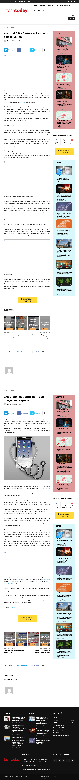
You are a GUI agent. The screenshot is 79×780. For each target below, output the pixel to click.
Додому (6, 27)
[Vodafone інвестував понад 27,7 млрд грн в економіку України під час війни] (64, 41)
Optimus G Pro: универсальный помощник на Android (45, 323)
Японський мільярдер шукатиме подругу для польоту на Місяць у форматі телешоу (33, 323)
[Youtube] (74, 1)
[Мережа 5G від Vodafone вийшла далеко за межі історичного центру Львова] (64, 115)
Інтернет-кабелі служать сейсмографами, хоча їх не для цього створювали (64, 215)
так (56, 139)
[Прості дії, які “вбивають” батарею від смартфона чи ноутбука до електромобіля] (64, 188)
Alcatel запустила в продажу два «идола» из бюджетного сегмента (9, 323)
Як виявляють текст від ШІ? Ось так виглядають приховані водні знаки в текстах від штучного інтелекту (64, 233)
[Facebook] (63, 1)
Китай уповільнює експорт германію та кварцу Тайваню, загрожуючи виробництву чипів (64, 179)
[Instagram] (66, 1)
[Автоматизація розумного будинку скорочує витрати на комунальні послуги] (64, 264)
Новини (12, 27)
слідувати (64, 139)
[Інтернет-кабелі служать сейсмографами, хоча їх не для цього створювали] (64, 206)
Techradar (22, 102)
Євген (9, 40)
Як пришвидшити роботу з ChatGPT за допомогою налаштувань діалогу (19, 718)
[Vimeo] (71, 1)
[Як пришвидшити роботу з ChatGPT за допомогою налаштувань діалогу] (7, 718)
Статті (21, 329)
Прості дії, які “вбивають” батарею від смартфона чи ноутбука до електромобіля (64, 197)
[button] (73, 15)
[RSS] (59, 760)
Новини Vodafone (62, 46)
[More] (44, 50)
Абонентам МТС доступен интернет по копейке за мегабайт (40, 337)
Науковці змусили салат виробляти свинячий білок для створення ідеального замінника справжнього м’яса (64, 290)
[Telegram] (63, 760)
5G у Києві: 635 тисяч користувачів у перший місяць (63, 86)
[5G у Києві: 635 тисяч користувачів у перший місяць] (64, 77)
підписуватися (73, 139)
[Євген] (5, 41)
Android (11, 309)
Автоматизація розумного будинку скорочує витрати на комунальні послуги (64, 272)
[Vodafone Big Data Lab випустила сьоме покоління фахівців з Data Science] (64, 59)
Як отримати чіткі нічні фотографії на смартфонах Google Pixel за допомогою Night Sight (19, 729)
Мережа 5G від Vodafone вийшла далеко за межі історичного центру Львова (64, 124)
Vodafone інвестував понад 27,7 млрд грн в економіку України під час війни (64, 50)
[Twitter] (69, 1)
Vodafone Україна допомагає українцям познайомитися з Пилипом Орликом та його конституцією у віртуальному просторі (64, 105)
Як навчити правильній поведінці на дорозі (21, 323)
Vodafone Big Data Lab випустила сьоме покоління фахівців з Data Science (64, 68)
